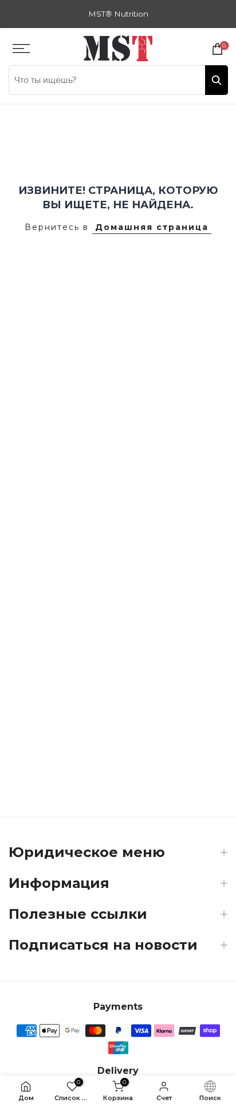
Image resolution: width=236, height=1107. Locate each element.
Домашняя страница (152, 227)
